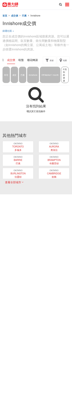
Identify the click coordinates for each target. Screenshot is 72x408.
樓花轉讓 (32, 60)
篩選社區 (8, 30)
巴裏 (24, 15)
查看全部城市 (13, 182)
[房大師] (10, 4)
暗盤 (21, 60)
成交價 (14, 15)
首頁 (5, 15)
